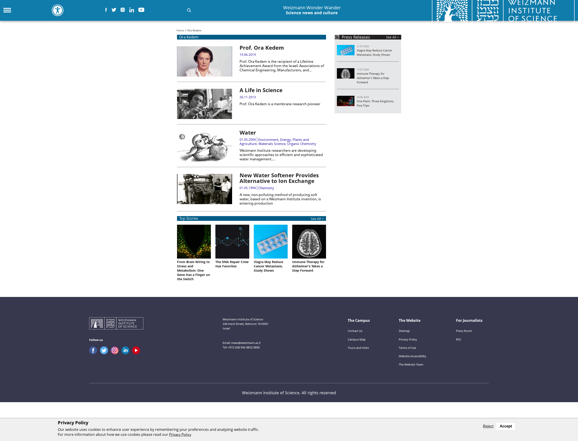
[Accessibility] (57, 10)
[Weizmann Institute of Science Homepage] (116, 324)
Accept (506, 426)
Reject (488, 426)
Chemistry (266, 188)
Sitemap (404, 331)
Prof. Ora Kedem (262, 47)
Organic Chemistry (301, 143)
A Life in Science (261, 90)
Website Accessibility (412, 356)
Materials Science (272, 143)
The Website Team (411, 364)
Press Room (464, 331)
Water (248, 132)
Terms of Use (407, 348)
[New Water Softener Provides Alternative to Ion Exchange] (204, 189)
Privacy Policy (408, 339)
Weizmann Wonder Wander (312, 10)
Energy (285, 139)
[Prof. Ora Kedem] (204, 61)
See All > (317, 219)
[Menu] (7, 10)
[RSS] (337, 37)
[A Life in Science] (204, 104)
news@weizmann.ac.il (245, 343)
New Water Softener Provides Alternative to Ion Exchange (279, 177)
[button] (189, 10)
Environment (268, 139)
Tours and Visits (358, 348)
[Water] (204, 146)
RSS (458, 339)
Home (180, 30)
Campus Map (357, 339)
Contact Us (355, 331)
